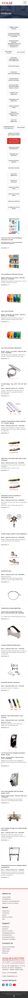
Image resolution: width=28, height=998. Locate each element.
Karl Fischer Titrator (8, 52)
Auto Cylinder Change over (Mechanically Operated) (14, 829)
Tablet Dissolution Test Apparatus (8, 127)
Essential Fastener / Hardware (10, 682)
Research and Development (11, 901)
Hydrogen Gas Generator (14, 154)
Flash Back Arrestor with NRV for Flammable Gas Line (11, 496)
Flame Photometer (13, 66)
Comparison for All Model (13, 208)
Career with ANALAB (8, 947)
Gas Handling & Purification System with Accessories (14, 141)
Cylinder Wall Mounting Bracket (10, 645)
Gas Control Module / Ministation (11, 348)
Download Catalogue (8, 939)
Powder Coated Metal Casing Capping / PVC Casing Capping (13, 422)
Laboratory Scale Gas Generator (14, 148)
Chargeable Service (8, 933)
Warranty (5, 929)
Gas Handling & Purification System (12, 274)
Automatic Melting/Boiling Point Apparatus (14, 59)
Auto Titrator (21, 52)
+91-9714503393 (12, 973)
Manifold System (6, 571)
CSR (3, 919)
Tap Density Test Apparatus (14, 100)
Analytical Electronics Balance (14, 72)
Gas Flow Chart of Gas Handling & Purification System (11, 239)
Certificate (5, 913)
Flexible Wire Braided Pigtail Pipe (11, 608)
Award (4, 915)
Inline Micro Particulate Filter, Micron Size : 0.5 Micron (14, 459)
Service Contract (7, 931)
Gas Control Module (7, 311)
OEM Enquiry (5, 951)
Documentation (7, 935)
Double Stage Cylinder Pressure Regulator (14, 534)
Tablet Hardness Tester (14, 106)
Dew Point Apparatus (14, 174)
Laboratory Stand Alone (14, 194)
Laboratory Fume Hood (14, 188)
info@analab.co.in (12, 976)
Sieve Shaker (21, 127)
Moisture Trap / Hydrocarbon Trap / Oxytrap (12, 716)
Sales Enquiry (6, 949)
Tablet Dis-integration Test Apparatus (14, 114)
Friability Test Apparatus (14, 93)
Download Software (8, 937)
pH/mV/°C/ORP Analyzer (14, 28)
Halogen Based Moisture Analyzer (14, 79)
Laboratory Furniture (14, 181)
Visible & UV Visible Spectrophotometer (14, 134)
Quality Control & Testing (10, 903)
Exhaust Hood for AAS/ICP (14, 161)
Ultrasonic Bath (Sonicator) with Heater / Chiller (14, 86)
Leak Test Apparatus (14, 120)
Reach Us (5, 953)
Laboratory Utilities (14, 201)
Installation (5, 927)
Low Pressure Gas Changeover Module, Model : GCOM (13, 754)
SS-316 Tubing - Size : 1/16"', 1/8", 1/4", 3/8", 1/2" (14, 385)
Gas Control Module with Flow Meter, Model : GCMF (12, 792)
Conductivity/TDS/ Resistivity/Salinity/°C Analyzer (14, 35)
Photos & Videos (7, 917)
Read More (4, 248)
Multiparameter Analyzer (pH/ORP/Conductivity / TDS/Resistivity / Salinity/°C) (14, 43)
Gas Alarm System (13, 168)
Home (2, 10)
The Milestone (6, 899)
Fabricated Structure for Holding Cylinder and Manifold (14, 866)
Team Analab (6, 897)
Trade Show (6, 911)
